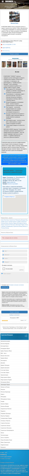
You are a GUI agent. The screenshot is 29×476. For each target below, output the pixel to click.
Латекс (6, 223)
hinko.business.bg (5, 51)
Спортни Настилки (5, 423)
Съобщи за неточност (14, 315)
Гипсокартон (20, 223)
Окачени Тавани (12, 223)
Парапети (3, 411)
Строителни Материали (15, 220)
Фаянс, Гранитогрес (5, 442)
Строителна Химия (17, 226)
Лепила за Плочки (5, 387)
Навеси (2, 394)
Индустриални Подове (6, 379)
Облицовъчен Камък (5, 399)
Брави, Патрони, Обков (6, 351)
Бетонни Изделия (5, 343)
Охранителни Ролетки (6, 408)
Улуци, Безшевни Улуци (6, 440)
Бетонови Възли (4, 346)
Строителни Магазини (9, 224)
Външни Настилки (5, 355)
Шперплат (3, 447)
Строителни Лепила (5, 425)
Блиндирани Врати (5, 348)
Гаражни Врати (4, 358)
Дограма (3, 363)
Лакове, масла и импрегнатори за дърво (10, 221)
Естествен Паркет (5, 372)
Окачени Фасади (5, 406)
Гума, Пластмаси (5, 220)
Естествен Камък (5, 370)
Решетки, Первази (5, 416)
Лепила (7, 228)
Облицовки (3, 396)
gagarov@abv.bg (6, 47)
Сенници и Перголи (5, 420)
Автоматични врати (5, 341)
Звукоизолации (4, 375)
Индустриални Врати (6, 377)
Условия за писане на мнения (16, 285)
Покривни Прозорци (6, 413)
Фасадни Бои (24, 220)
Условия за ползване (5, 458)
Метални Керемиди (5, 392)
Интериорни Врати (5, 382)
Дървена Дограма (5, 367)
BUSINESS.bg (3, 454)
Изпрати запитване (14, 54)
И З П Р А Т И (5, 287)
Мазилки (3, 389)
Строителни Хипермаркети (7, 430)
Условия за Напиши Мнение (7, 462)
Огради (2, 401)
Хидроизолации (4, 445)
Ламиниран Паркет (20, 224)
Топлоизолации (4, 435)
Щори (2, 224)
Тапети (24, 223)
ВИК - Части (3, 353)
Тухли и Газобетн (5, 437)
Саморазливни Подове (6, 418)
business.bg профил (13, 183)
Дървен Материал (5, 365)
